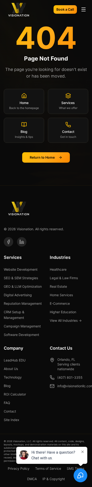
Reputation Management (23, 303)
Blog (7, 386)
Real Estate (58, 286)
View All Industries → (66, 320)
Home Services (61, 295)
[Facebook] (8, 242)
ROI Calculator (15, 394)
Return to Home (42, 157)
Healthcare (58, 269)
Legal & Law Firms (64, 278)
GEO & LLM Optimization (23, 286)
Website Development (21, 269)
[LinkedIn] (21, 242)
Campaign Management (22, 326)
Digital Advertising (18, 295)
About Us (11, 369)
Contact (10, 411)
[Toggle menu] (83, 9)
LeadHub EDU (14, 360)
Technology (13, 377)
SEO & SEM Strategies (21, 278)
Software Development (21, 335)
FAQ (7, 403)
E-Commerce (60, 303)
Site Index (11, 420)
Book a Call (65, 9)
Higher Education (63, 312)
